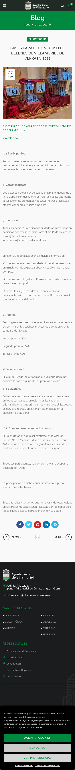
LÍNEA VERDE (11, 615)
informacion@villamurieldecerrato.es (28, 595)
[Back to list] (37, 537)
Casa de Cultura (14, 657)
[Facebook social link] (20, 524)
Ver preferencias (38, 757)
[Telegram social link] (55, 524)
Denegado (37, 747)
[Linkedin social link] (46, 524)
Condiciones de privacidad (47, 765)
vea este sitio (10, 138)
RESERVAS (49, 634)
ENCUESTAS (49, 621)
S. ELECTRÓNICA (13, 621)
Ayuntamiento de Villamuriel (21, 651)
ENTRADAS (49, 628)
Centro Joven (13, 663)
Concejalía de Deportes (18, 670)
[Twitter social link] (28, 524)
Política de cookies (24, 765)
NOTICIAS (9, 628)
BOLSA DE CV (50, 615)
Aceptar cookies (37, 737)
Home (27, 25)
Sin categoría (43, 25)
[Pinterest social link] (37, 524)
